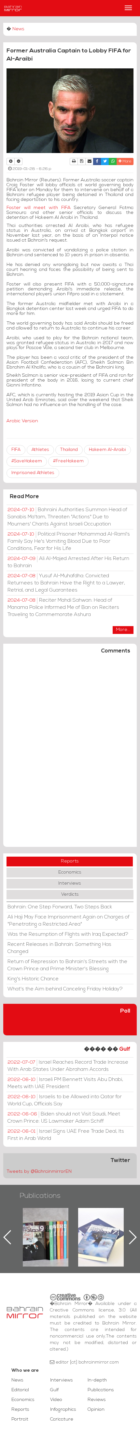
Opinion (96, 1409)
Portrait (19, 1419)
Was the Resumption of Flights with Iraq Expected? (67, 934)
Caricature (61, 1419)
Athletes (40, 450)
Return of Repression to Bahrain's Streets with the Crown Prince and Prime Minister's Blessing (67, 965)
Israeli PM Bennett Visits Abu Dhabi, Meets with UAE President (65, 1083)
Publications (40, 1196)
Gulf (124, 1049)
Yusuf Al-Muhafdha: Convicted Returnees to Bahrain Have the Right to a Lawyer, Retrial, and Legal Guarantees (66, 583)
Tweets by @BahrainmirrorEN (39, 1171)
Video (56, 1399)
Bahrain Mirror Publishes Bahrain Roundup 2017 (82, 1227)
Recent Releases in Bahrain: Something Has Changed (59, 948)
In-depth (97, 1380)
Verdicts (70, 894)
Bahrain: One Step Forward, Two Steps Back (59, 907)
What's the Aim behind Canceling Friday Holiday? (65, 989)
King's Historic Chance (33, 979)
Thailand (69, 450)
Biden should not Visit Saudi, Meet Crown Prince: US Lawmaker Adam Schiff (63, 1118)
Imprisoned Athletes (32, 473)
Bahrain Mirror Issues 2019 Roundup (26, 1223)
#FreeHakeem (68, 461)
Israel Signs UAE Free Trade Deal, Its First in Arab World (65, 1135)
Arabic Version (22, 421)
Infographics (63, 1409)
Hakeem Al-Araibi (107, 450)
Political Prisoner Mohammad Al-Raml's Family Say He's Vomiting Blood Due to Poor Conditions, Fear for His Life (68, 541)
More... (123, 629)
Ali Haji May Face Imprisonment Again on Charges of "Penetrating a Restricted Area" (68, 921)
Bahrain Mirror (13, 8)
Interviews (69, 883)
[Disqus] (70, 753)
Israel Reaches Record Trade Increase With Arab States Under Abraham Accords (67, 1066)
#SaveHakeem (26, 461)
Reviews (97, 1399)
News (18, 29)
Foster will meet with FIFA (39, 207)
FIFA (16, 450)
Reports (70, 861)
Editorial (20, 1390)
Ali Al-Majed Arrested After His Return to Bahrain (68, 562)
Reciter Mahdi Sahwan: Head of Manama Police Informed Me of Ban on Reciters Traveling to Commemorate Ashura (63, 607)
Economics (69, 872)
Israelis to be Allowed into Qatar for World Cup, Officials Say (64, 1100)
